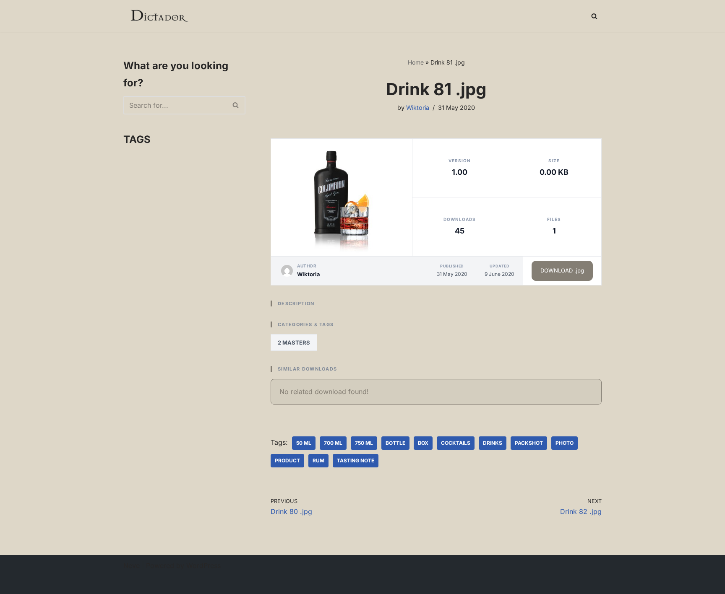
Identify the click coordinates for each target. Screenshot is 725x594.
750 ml (364, 443)
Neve (131, 565)
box (423, 443)
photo (564, 443)
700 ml (333, 443)
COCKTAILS (455, 443)
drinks (492, 443)
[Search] (594, 16)
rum (318, 460)
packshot (529, 443)
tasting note (355, 460)
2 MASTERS (294, 342)
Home (416, 62)
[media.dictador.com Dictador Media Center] (158, 16)
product (287, 460)
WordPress (203, 565)
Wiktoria (417, 107)
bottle (395, 443)
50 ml (303, 443)
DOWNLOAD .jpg (562, 270)
